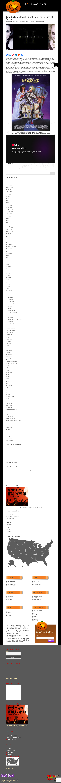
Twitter (9, 612)
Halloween (8, 295)
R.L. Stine (8, 376)
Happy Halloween (37, 599)
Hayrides (35, 582)
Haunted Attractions (10, 328)
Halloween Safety (10, 323)
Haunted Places (9, 336)
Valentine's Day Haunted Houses (13, 420)
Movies (41, 21)
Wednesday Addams (10, 425)
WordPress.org (9, 440)
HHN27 (7, 337)
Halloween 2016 (9, 297)
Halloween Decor (10, 304)
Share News (36, 617)
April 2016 (8, 222)
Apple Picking (9, 248)
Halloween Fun (9, 308)
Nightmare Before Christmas (12, 363)
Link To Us (35, 620)
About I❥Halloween (37, 610)
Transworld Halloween (11, 402)
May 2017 (8, 200)
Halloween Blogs (9, 299)
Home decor (8, 343)
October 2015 (9, 229)
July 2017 (8, 196)
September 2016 (9, 215)
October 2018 (9, 185)
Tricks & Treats (9, 405)
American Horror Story (11, 246)
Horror (7, 345)
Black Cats (8, 251)
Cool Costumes (9, 261)
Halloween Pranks (10, 321)
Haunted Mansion (10, 334)
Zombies (8, 429)
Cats (7, 257)
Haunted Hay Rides (10, 518)
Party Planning (9, 370)
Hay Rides (8, 526)
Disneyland (8, 266)
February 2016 (9, 226)
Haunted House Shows (11, 330)
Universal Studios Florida (11, 409)
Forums (35, 616)
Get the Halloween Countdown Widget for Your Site (30, 507)
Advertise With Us (10, 768)
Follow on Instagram (31, 473)
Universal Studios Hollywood (12, 411)
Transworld (8, 400)
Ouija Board (8, 367)
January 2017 (9, 207)
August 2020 (8, 184)
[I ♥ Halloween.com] (13, 6)
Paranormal (8, 369)
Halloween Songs (10, 325)
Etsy (7, 270)
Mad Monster (9, 354)
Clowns (7, 259)
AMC (7, 242)
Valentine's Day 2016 (10, 418)
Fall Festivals (8, 531)
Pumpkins (8, 374)
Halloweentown (9, 326)
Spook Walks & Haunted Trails (12, 516)
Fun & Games (9, 290)
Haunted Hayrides (11, 582)
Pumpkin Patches (10, 527)
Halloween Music (9, 317)
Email (7, 651)
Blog (34, 613)
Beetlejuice (22, 21)
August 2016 (8, 216)
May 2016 (8, 220)
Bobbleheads (9, 253)
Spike (7, 383)
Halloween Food (9, 306)
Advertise (35, 619)
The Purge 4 (8, 394)
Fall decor (8, 275)
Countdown (35, 614)
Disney (7, 264)
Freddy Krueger (9, 284)
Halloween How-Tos (10, 314)
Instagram (10, 614)
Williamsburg (9, 427)
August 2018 (8, 189)
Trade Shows (36, 597)
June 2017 (8, 198)
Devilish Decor (9, 262)
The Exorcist (8, 392)
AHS (7, 239)
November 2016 (9, 211)
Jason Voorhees (9, 350)
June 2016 (8, 218)
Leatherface (8, 352)
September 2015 (9, 231)
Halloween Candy (10, 303)
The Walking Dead (10, 396)
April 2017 (8, 202)
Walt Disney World (10, 424)
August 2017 (8, 194)
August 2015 (8, 233)
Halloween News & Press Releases (14, 319)
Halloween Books (10, 301)
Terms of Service (8, 781)
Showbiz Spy (9, 70)
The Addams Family (10, 391)
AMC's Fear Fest (9, 244)
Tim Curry (8, 398)
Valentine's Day (9, 416)
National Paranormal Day (11, 361)
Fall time (7, 281)
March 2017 (8, 204)
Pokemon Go (9, 372)
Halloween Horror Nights (11, 312)
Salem (7, 378)
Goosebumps (9, 294)
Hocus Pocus (9, 339)
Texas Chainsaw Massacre (12, 389)
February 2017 (9, 205)
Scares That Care (10, 380)
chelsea (9, 21)
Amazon (8, 240)
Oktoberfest (8, 529)
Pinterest (9, 615)
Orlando (8, 365)
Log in (7, 435)
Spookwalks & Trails (12, 585)
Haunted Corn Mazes (10, 514)
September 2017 (9, 193)
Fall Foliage (8, 277)
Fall (6, 272)
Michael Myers (9, 358)
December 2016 (9, 209)
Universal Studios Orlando (12, 413)
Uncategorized (9, 407)
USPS (7, 414)
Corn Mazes (8, 524)
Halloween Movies (10, 316)
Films (27, 21)
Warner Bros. (33, 61)
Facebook (10, 611)
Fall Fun (7, 279)
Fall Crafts (8, 273)
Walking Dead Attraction (11, 422)
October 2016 (9, 213)
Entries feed (8, 436)
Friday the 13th (9, 286)
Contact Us (35, 611)
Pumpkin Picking (37, 584)
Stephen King (9, 385)
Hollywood (8, 341)
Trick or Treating (9, 403)
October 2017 (9, 191)
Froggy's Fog (8, 288)
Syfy (7, 387)
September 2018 (9, 187)
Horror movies (9, 347)
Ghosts (7, 292)
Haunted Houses (9, 332)
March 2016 (8, 224)
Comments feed (9, 438)
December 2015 (9, 227)
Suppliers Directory (37, 596)
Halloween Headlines (34, 21)
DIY (6, 268)
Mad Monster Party (10, 356)
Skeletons (8, 381)
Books (7, 255)
